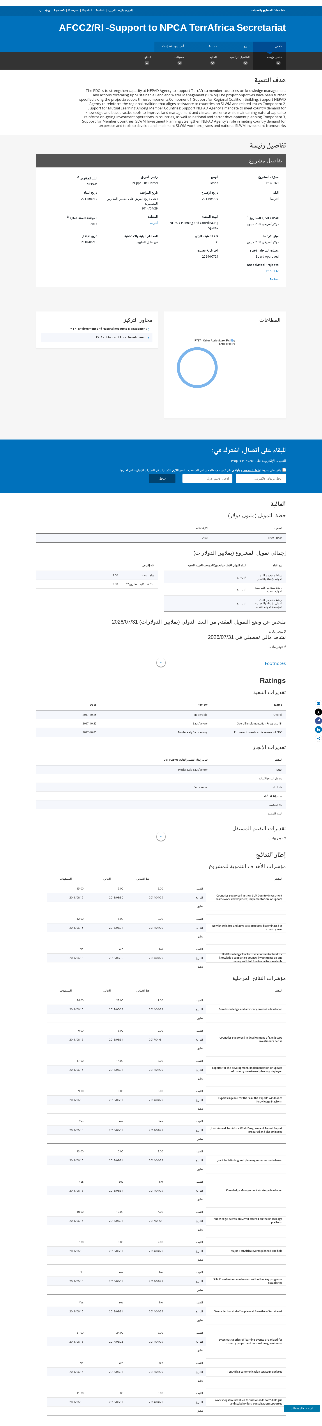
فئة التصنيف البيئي (206, 236)
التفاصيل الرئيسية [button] (239, 57)
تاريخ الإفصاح (210, 192)
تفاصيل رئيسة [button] (274, 57)
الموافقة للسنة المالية (82, 217)
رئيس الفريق (149, 177)
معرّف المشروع (268, 177)
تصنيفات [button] (179, 57)
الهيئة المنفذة (210, 217)
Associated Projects (263, 265)
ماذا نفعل (280, 10)
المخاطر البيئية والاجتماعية (141, 236)
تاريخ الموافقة (149, 192)
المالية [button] (213, 57)
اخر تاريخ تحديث (207, 250)
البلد (276, 192)
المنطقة (153, 217)
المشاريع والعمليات (261, 10)
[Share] (318, 721)
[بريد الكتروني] (318, 703)
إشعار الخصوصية (251, 470)
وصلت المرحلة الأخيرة (264, 250)
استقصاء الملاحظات (302, 1408)
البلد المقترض (87, 177)
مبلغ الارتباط (271, 236)
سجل (162, 478)
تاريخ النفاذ (90, 192)
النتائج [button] (147, 57)
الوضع (214, 177)
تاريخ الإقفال (89, 236)
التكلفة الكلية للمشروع (263, 217)
